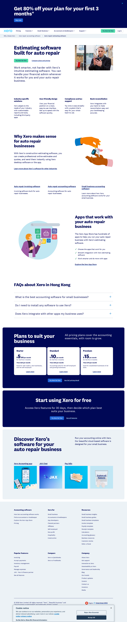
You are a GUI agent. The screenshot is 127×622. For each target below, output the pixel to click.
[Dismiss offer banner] (122, 3)
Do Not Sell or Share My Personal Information (31, 620)
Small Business (43, 31)
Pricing (18, 31)
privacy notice (26, 616)
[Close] (111, 608)
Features (28, 31)
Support (82, 31)
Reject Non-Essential (91, 612)
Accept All (91, 617)
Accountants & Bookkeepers (63, 31)
